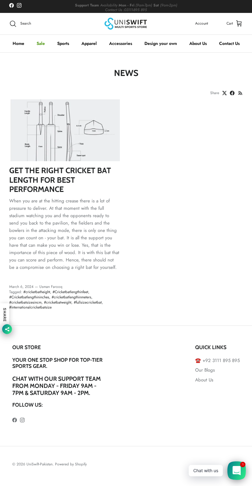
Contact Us (229, 43)
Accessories (120, 43)
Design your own (160, 43)
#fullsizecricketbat (88, 302)
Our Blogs (205, 370)
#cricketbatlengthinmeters (71, 297)
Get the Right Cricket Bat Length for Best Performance (60, 179)
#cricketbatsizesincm (25, 302)
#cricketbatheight (36, 292)
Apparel (89, 43)
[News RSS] (240, 93)
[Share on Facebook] (232, 93)
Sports (63, 43)
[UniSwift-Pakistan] (126, 23)
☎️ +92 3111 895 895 (217, 360)
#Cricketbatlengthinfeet (70, 292)
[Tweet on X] (224, 93)
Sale (41, 43)
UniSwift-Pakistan (39, 464)
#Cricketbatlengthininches (29, 297)
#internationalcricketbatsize (30, 307)
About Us (198, 43)
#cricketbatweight (57, 302)
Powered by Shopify (71, 464)
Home (18, 43)
